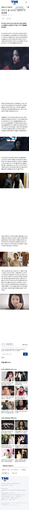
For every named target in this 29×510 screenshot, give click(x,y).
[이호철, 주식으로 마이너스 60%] (21, 406)
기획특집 (23, 469)
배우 (11, 350)
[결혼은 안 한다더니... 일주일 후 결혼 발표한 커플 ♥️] (7, 441)
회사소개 (3, 483)
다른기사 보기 (25, 344)
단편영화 (7, 350)
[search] (26, 1)
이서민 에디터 (4, 15)
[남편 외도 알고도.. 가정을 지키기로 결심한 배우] (7, 406)
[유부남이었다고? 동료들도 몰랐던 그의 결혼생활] (21, 441)
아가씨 (14, 350)
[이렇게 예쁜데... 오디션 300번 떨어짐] (21, 378)
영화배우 (18, 350)
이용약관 (8, 483)
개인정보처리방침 (15, 483)
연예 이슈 (14, 473)
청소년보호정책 (4, 485)
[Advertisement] (14, 86)
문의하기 (11, 485)
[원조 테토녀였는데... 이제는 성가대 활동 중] (21, 392)
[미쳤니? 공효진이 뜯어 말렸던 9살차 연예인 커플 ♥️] (21, 455)
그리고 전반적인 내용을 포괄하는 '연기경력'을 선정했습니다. (14, 349)
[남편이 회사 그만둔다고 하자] (7, 455)
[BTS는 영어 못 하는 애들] (7, 427)
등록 (25, 354)
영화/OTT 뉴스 (6, 473)
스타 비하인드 (19, 7)
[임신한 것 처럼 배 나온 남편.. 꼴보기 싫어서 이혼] (7, 378)
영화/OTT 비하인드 (6, 7)
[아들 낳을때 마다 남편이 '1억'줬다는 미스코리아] (21, 427)
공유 (10, 18)
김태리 (3, 350)
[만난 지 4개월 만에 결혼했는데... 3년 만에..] (7, 392)
